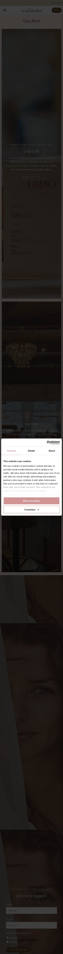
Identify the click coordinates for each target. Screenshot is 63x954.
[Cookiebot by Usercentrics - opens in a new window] (47, 442)
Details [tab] (31, 450)
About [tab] (51, 450)
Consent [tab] (11, 450)
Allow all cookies (31, 501)
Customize (29, 509)
